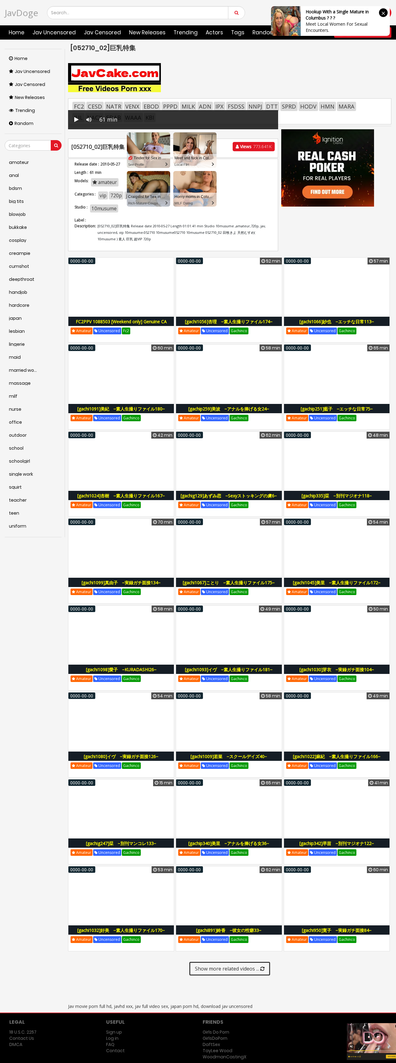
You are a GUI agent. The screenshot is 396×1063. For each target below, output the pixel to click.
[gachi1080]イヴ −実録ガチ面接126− (121, 756)
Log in (112, 1038)
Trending (186, 32)
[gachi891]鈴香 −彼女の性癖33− (228, 930)
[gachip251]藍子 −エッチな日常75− (337, 409)
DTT (272, 106)
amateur (83, 330)
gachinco (239, 330)
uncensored (108, 330)
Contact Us (21, 1038)
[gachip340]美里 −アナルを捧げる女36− (228, 843)
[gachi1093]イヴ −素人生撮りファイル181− (229, 669)
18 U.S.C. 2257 (23, 1032)
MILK (188, 106)
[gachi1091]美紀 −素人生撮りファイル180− (121, 409)
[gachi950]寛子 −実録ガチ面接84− (337, 930)
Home (16, 32)
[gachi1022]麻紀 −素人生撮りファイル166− (337, 756)
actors (214, 32)
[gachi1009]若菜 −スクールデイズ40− (229, 756)
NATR (113, 106)
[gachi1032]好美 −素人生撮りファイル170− (121, 930)
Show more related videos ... (227, 968)
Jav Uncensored (54, 32)
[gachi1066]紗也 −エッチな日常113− (336, 321)
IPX (219, 106)
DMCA (15, 1044)
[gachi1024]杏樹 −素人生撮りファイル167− (121, 496)
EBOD (151, 106)
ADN (205, 106)
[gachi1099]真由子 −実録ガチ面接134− (121, 582)
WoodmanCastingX (224, 1057)
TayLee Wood (217, 1051)
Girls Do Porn (216, 1032)
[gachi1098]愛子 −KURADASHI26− (121, 669)
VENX (132, 106)
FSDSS (236, 106)
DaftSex (211, 1044)
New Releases (147, 32)
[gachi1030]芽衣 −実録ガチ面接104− (336, 669)
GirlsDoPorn (215, 1038)
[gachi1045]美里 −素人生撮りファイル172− (337, 582)
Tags (237, 32)
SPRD (289, 106)
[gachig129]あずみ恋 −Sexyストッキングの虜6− (229, 496)
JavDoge (21, 13)
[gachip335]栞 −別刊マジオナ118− (337, 496)
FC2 (79, 106)
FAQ (110, 1044)
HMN (327, 106)
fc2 (126, 330)
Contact (115, 1051)
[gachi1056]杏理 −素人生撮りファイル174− (229, 321)
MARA (346, 106)
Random (24, 123)
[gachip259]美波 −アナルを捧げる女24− (228, 409)
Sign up (114, 1032)
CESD (95, 106)
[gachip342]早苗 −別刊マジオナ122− (336, 843)
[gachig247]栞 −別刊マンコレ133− (121, 843)
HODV (308, 106)
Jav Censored (102, 32)
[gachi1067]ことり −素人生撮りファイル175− (229, 582)
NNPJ (255, 106)
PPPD (170, 106)
